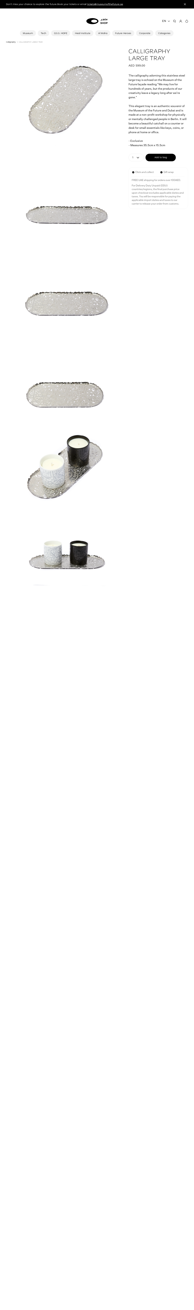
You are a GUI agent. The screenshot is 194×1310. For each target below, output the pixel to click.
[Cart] (187, 21)
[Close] (185, 4)
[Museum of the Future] (97, 21)
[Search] (175, 21)
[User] (181, 21)
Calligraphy (11, 42)
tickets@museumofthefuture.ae (105, 4)
